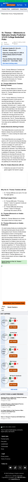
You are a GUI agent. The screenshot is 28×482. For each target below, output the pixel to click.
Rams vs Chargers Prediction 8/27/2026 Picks (13, 416)
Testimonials (4, 446)
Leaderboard (4, 444)
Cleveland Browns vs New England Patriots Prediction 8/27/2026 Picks (12, 404)
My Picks (19, 5)
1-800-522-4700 (21, 477)
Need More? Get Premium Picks (14, 303)
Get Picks (13, 327)
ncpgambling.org (15, 479)
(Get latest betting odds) (10, 63)
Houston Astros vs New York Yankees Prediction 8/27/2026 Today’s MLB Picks (14, 398)
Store (2, 449)
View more (14, 389)
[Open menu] (2, 5)
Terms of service (5, 459)
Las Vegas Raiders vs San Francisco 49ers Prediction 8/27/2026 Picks (12, 411)
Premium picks (5, 439)
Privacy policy (5, 456)
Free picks (4, 441)
